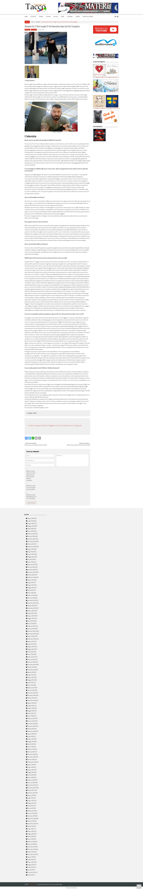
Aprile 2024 (30, 590)
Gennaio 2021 (31, 690)
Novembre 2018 (32, 757)
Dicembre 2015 (31, 847)
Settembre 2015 (32, 854)
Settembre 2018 (32, 762)
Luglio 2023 (31, 613)
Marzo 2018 (31, 777)
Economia (70, 16)
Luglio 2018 (30, 767)
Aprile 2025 (31, 559)
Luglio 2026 (31, 521)
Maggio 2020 (31, 711)
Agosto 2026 (31, 518)
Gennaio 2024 (31, 598)
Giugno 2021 (31, 677)
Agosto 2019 (31, 734)
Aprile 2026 (31, 528)
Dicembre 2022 (32, 631)
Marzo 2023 (31, 623)
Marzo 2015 (30, 870)
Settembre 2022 (32, 639)
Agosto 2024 (31, 580)
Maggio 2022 (31, 649)
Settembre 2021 (32, 670)
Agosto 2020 (31, 703)
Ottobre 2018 (31, 759)
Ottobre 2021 (31, 667)
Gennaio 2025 (31, 567)
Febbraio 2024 (31, 595)
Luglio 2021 (30, 675)
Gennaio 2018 (31, 782)
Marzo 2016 (31, 839)
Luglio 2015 (30, 859)
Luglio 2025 (31, 552)
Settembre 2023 (32, 608)
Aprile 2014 (30, 875)
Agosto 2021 (31, 672)
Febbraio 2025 (31, 564)
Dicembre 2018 (31, 754)
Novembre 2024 (32, 572)
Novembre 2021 (32, 664)
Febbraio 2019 (31, 749)
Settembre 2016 (32, 823)
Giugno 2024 (31, 585)
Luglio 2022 (31, 644)
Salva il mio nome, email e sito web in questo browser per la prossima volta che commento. (31, 475)
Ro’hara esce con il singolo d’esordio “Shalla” (36, 445)
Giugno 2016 (31, 831)
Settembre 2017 (32, 793)
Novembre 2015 (32, 849)
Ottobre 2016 (31, 821)
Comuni (41, 16)
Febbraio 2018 (31, 780)
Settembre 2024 (32, 577)
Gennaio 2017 (31, 813)
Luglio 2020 (31, 705)
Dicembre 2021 (31, 662)
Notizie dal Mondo (88, 16)
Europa (78, 16)
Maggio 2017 (31, 803)
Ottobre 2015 (31, 852)
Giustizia (34, 29)
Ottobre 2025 (31, 544)
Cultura (48, 16)
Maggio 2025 (31, 557)
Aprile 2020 (31, 713)
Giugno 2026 (31, 523)
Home (26, 16)
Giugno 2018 (31, 770)
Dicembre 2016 (31, 816)
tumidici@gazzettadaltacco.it (112, 108)
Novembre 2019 (32, 726)
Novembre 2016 (32, 818)
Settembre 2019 (32, 731)
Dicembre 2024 (31, 569)
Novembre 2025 (32, 541)
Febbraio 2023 (31, 626)
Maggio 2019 (31, 741)
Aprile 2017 (30, 805)
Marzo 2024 (31, 593)
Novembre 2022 (32, 634)
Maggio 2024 (31, 587)
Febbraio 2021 (31, 687)
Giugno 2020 (31, 708)
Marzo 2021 (30, 685)
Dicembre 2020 (32, 693)
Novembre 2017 (32, 788)
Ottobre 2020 (31, 698)
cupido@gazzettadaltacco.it (99, 77)
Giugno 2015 (31, 862)
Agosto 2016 (31, 826)
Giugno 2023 (31, 616)
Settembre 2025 (32, 546)
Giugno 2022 (31, 646)
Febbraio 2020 (31, 718)
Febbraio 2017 (31, 811)
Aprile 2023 (31, 621)
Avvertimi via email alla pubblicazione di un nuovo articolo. (31, 496)
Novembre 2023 (32, 603)
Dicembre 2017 (31, 785)
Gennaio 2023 (31, 628)
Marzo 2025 (31, 562)
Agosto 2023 (31, 611)
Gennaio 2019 (31, 752)
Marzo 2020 (31, 716)
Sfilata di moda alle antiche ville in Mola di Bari (78, 445)
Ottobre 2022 (31, 636)
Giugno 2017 (31, 800)
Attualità (33, 16)
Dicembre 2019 (31, 723)
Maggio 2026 (31, 526)
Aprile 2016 (30, 836)
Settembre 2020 (32, 700)
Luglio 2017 (30, 798)
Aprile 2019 (30, 744)
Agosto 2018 (31, 764)
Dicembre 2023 (32, 600)
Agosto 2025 (31, 549)
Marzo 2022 (31, 654)
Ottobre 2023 (31, 605)
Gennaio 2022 (31, 659)
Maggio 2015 (31, 864)
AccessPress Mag (57, 884)
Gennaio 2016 (31, 844)
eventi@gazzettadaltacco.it (112, 77)
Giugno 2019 (31, 739)
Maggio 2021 (31, 680)
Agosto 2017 (31, 795)
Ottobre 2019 (31, 729)
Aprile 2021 (30, 682)
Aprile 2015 (30, 867)
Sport (62, 16)
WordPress (46, 884)
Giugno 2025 (31, 554)
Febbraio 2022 (31, 657)
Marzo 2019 (31, 746)
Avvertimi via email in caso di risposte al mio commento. (30, 487)
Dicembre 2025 (32, 539)
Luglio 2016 (30, 829)
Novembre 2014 (32, 872)
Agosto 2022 (31, 641)
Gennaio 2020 (31, 721)
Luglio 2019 (30, 736)
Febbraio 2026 (31, 534)
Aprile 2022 (31, 652)
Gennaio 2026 (31, 536)
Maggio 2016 (31, 834)
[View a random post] (115, 16)
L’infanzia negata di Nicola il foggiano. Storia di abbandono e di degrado (55, 425)
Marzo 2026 (31, 531)
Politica (55, 16)
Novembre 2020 (32, 695)
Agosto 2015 (31, 857)
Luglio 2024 (31, 582)
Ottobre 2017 (31, 790)
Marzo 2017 (30, 808)
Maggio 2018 (31, 772)
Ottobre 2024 (31, 575)
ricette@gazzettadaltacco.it (99, 108)
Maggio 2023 (31, 618)
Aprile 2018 (30, 775)
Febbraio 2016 (31, 841)
